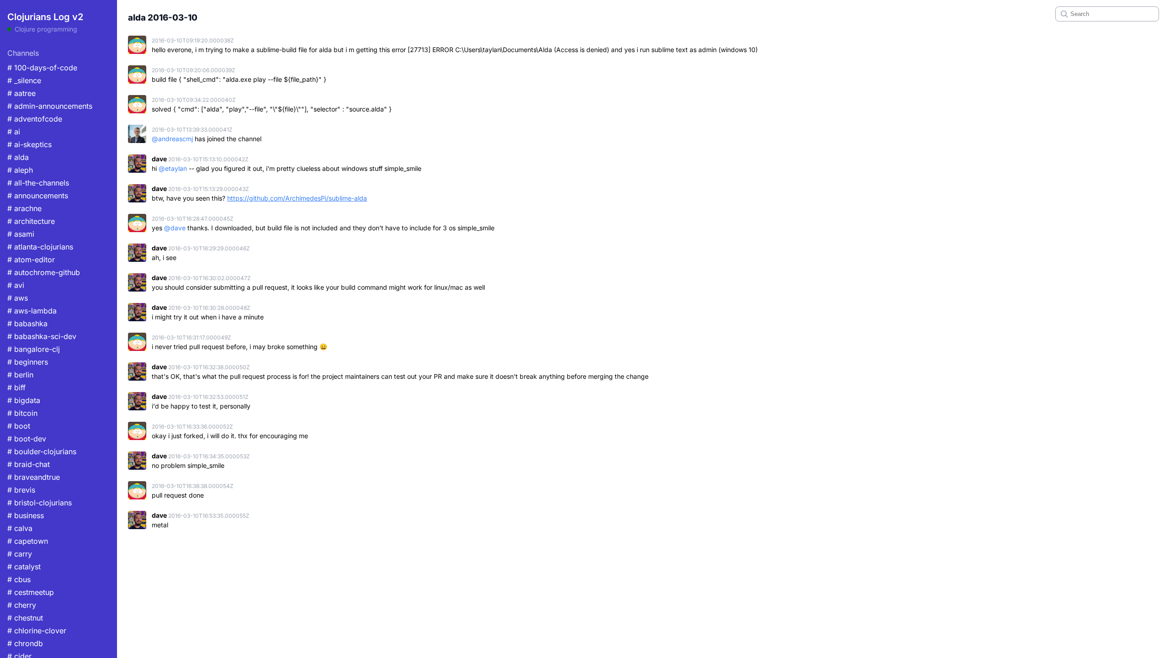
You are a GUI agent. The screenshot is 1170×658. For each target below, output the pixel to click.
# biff (16, 387)
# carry (19, 553)
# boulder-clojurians (41, 451)
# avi (15, 285)
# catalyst (24, 566)
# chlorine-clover (36, 630)
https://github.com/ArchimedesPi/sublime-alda (297, 198)
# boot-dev (26, 438)
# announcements (37, 195)
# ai (13, 131)
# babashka (27, 323)
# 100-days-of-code (42, 67)
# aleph (20, 170)
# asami (20, 234)
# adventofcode (34, 118)
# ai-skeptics (29, 144)
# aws (17, 297)
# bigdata (23, 400)
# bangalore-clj (33, 349)
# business (25, 515)
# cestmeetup (30, 592)
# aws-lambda (32, 310)
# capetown (27, 541)
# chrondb (25, 643)
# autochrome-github (43, 272)
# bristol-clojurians (39, 502)
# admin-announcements (49, 106)
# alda (18, 157)
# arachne (24, 208)
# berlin (20, 374)
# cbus (19, 579)
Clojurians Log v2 (45, 16)
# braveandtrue (33, 477)
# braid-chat (28, 464)
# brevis (21, 489)
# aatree (21, 93)
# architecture (31, 221)
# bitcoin (22, 413)
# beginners (27, 361)
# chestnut (25, 617)
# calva (19, 528)
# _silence (24, 80)
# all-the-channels (38, 182)
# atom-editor (31, 259)
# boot (18, 425)
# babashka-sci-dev (41, 336)
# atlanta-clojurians (40, 246)
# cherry (21, 605)
